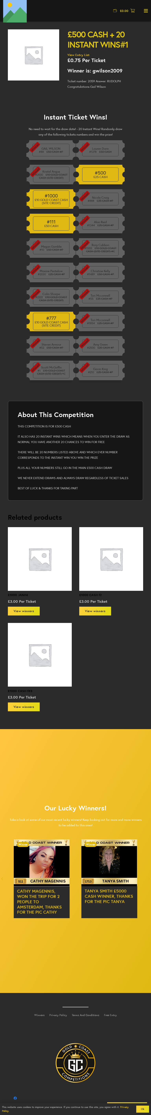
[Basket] (132, 11)
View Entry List (78, 55)
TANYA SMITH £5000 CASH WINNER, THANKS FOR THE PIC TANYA (41, 896)
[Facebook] (15, 1098)
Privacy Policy (58, 1015)
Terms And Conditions (85, 1015)
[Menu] (145, 11)
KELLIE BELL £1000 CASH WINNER (103, 893)
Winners (39, 1015)
